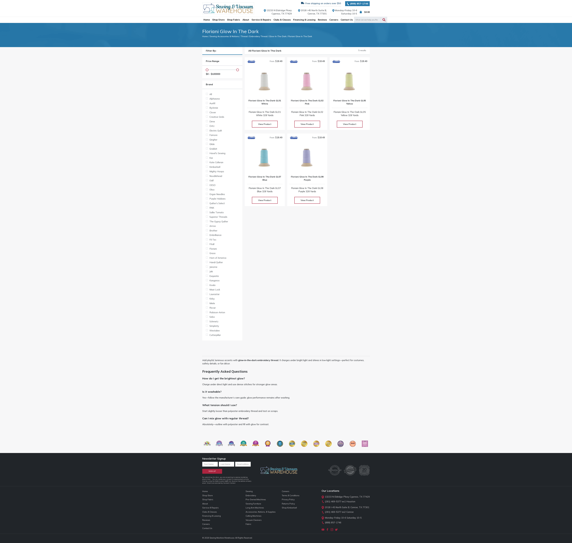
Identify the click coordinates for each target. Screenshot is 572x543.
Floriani (213, 248)
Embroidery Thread (258, 36)
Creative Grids (216, 116)
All (210, 94)
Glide (212, 144)
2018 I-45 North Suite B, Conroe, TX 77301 (347, 507)
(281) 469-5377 (333, 501)
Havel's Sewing (217, 153)
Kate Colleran (216, 162)
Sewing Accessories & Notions (224, 36)
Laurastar (214, 294)
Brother (213, 230)
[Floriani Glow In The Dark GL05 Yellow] (349, 82)
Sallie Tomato (216, 212)
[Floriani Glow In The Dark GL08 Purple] (307, 159)
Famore (213, 135)
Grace (212, 253)
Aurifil (212, 103)
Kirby (212, 298)
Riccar (212, 307)
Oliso (211, 189)
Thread (244, 36)
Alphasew (214, 98)
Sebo (212, 316)
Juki (211, 271)
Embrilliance (215, 235)
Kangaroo (214, 280)
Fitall (211, 244)
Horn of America (217, 257)
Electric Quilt (215, 130)
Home (205, 36)
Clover (212, 112)
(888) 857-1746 (358, 3)
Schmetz (213, 321)
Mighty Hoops (216, 171)
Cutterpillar (215, 335)
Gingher (213, 139)
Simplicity (214, 326)
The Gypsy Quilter (218, 221)
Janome (213, 267)
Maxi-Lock (214, 289)
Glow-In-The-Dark (277, 36)
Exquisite (214, 276)
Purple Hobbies (217, 198)
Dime (212, 121)
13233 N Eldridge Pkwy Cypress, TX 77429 (347, 496)
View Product (264, 124)
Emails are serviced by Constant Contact (221, 483)
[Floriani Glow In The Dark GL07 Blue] (264, 159)
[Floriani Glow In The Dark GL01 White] (264, 82)
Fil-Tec (212, 239)
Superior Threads (218, 216)
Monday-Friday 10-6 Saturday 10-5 (343, 517)
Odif (211, 180)
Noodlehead (215, 176)
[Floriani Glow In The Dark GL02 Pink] (307, 82)
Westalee (214, 330)
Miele (212, 303)
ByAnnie (213, 107)
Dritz (211, 126)
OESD (212, 185)
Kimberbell (214, 167)
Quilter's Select (217, 203)
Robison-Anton (217, 312)
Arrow (212, 226)
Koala (212, 285)
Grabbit (213, 148)
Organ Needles (217, 194)
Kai (211, 157)
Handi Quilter (216, 262)
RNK (211, 207)
